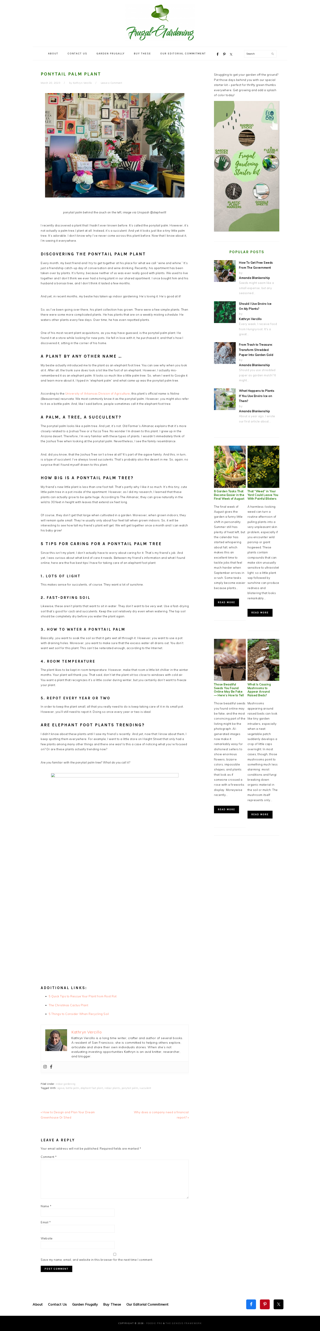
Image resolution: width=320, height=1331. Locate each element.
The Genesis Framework (184, 1323)
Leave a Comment (111, 82)
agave (60, 1088)
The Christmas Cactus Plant (68, 1005)
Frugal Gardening (160, 22)
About (38, 1304)
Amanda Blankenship (254, 278)
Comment (49, 1157)
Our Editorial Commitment (147, 1304)
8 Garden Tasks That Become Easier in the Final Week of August (229, 494)
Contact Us (57, 1304)
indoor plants (112, 1088)
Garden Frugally (85, 1304)
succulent (145, 1088)
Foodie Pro (154, 1323)
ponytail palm (130, 1088)
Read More (226, 602)
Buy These (112, 1304)
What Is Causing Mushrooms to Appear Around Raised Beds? (259, 690)
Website (47, 1238)
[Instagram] (45, 1067)
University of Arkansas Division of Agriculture (97, 393)
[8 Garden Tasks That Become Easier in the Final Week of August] (230, 487)
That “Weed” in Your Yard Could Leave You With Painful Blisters (263, 494)
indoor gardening (66, 1083)
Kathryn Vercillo (250, 319)
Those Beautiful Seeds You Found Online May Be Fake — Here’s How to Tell (229, 690)
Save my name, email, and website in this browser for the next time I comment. (97, 1259)
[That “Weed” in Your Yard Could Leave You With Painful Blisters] (263, 487)
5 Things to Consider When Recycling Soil (79, 1014)
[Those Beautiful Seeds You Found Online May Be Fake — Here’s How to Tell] (230, 679)
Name (46, 1206)
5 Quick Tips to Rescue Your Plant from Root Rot (83, 996)
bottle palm (72, 1088)
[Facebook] (51, 1067)
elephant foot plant (92, 1088)
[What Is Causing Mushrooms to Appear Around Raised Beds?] (263, 679)
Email (46, 1222)
